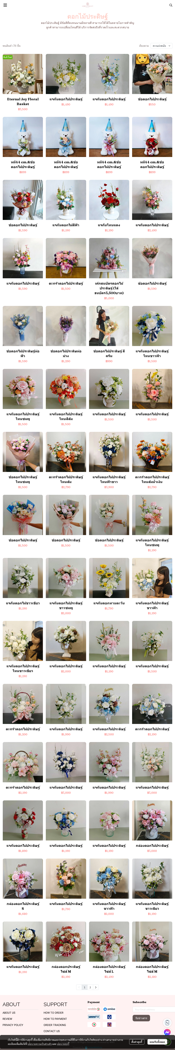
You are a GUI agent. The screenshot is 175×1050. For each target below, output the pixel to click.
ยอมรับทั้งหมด (157, 1041)
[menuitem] (96, 987)
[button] (171, 5)
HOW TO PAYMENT (55, 1018)
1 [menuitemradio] (84, 987)
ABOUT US (9, 1012)
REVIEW (7, 1018)
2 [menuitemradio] (90, 987)
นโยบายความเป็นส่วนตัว (40, 1043)
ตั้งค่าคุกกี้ (136, 1041)
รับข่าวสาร (141, 1018)
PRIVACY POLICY (13, 1025)
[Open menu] (5, 5)
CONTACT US (52, 1031)
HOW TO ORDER (53, 1012)
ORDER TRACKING (55, 1025)
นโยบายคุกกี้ (63, 1043)
